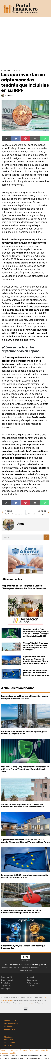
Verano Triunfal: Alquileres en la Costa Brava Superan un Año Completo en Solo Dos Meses (35, 646)
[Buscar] (46, 537)
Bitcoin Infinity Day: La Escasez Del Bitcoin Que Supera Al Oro (23, 947)
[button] (26, 1009)
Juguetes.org (6, 986)
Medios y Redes (39, 964)
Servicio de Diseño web (30, 967)
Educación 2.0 (6, 977)
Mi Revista (31, 986)
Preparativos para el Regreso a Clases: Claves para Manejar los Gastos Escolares (24, 587)
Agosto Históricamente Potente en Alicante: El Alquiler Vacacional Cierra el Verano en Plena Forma (35, 660)
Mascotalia (31, 977)
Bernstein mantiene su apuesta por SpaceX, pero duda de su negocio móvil (24, 732)
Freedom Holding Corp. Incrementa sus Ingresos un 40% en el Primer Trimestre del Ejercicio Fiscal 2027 (36, 632)
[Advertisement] (25, 42)
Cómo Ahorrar (32, 980)
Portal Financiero (33, 983)
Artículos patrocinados (10, 967)
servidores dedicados (27, 1003)
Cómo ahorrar (9, 1042)
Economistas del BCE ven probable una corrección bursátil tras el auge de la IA (36, 672)
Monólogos (5, 989)
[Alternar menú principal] (46, 8)
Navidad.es (5, 983)
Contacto (45, 967)
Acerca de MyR (26, 970)
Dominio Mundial (7, 980)
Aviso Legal (33, 1050)
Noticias (5, 71)
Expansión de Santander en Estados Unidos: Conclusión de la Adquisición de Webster (21, 911)
